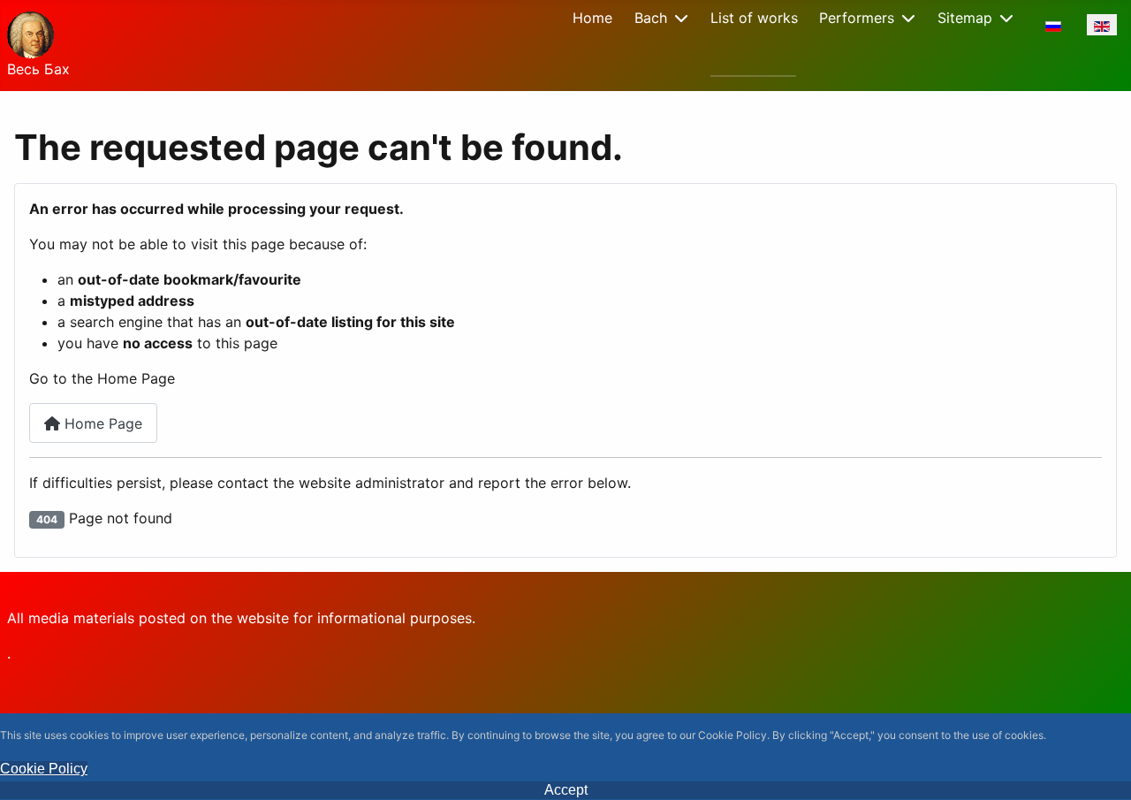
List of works (754, 18)
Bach (650, 18)
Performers (856, 18)
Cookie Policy (43, 768)
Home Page (101, 423)
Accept (566, 789)
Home (592, 18)
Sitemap (964, 18)
